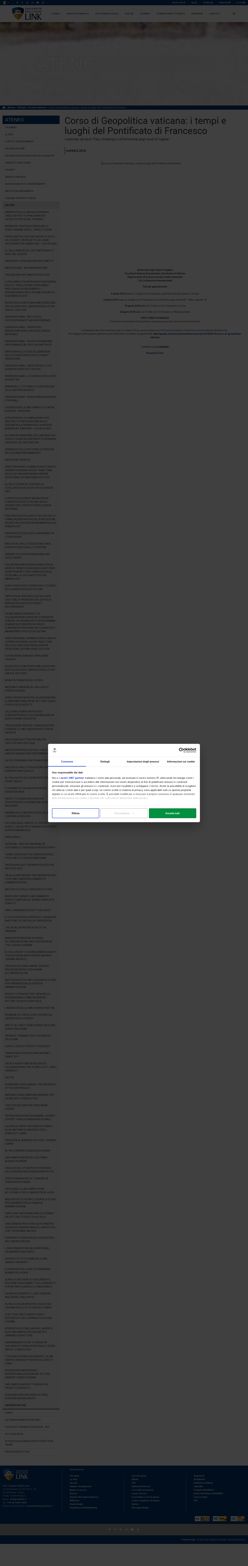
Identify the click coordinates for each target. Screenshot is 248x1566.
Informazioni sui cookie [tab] (181, 761)
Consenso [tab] (67, 761)
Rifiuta (75, 813)
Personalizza (122, 813)
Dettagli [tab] (105, 761)
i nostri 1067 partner (71, 777)
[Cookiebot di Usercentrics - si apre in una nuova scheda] (181, 750)
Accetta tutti (172, 813)
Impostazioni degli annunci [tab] (143, 761)
